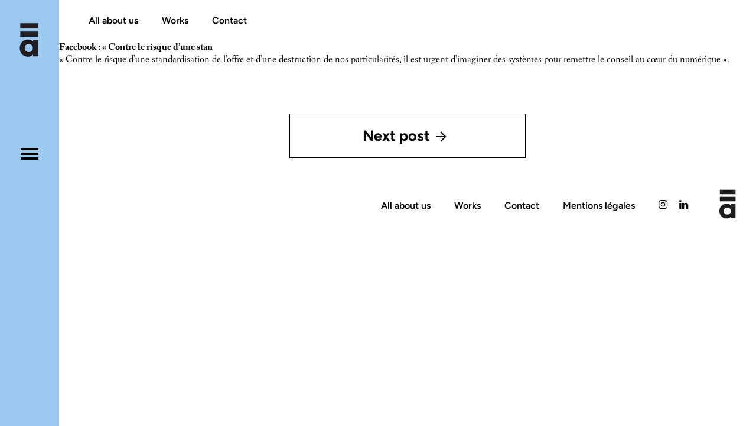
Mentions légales (599, 205)
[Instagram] (663, 206)
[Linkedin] (683, 206)
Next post (396, 135)
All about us (113, 20)
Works (175, 20)
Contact (229, 20)
